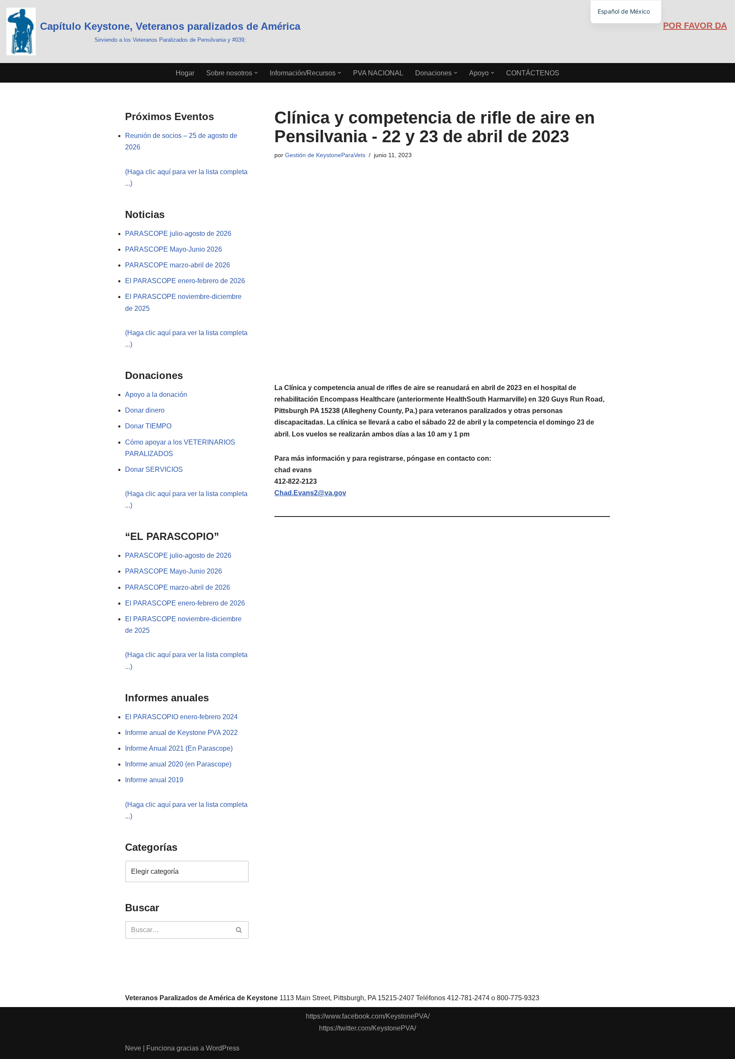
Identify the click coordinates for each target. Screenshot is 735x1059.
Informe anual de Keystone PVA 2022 (181, 732)
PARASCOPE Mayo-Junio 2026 (173, 249)
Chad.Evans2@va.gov (310, 492)
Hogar (185, 73)
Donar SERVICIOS (154, 469)
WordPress (222, 1048)
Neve (133, 1048)
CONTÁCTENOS (532, 73)
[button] (256, 73)
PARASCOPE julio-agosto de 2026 (178, 233)
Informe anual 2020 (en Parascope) (178, 764)
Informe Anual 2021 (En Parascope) (179, 748)
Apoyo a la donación (156, 394)
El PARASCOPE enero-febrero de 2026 (185, 280)
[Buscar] (239, 930)
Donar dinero (145, 410)
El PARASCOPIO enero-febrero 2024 (181, 716)
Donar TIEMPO (148, 426)
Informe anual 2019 (154, 779)
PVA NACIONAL (378, 73)
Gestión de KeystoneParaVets (325, 155)
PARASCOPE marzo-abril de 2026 (177, 265)
